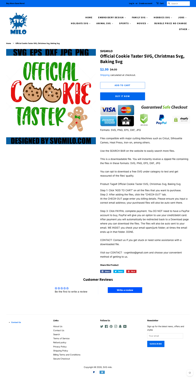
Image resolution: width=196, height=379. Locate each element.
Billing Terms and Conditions (66, 354)
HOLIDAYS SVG (80, 23)
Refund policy (59, 342)
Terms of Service (61, 338)
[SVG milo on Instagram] (115, 327)
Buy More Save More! (15, 3)
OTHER (183, 29)
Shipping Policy (60, 350)
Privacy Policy (60, 346)
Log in (131, 3)
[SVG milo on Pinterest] (111, 327)
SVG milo (107, 367)
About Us (57, 326)
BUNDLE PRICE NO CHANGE (170, 23)
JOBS (181, 17)
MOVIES (142, 23)
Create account (145, 3)
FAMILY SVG (139, 17)
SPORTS (124, 23)
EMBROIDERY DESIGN (111, 17)
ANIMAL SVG (104, 23)
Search (56, 334)
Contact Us (58, 330)
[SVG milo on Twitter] (101, 327)
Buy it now (122, 96)
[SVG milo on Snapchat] (120, 327)
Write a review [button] (125, 290)
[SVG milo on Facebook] (106, 327)
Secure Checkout (61, 358)
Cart (162, 3)
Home (8, 43)
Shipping (105, 75)
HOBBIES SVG (162, 17)
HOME (88, 17)
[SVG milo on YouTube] (125, 327)
